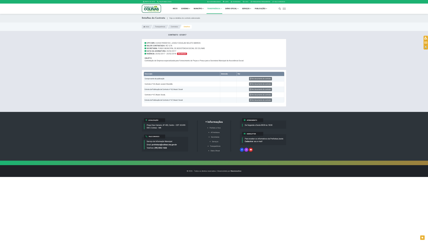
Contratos (174, 27)
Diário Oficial (231, 9)
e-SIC (246, 1)
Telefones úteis (165, 1)
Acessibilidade (215, 1)
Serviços (246, 9)
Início (175, 9)
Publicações (260, 9)
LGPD (226, 1)
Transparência (213, 9)
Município (198, 9)
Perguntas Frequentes (261, 1)
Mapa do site (150, 1)
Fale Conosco (279, 1)
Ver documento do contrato (261, 79)
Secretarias (215, 137)
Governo (184, 9)
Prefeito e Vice (215, 128)
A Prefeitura (215, 132)
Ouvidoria (236, 1)
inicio (147, 27)
